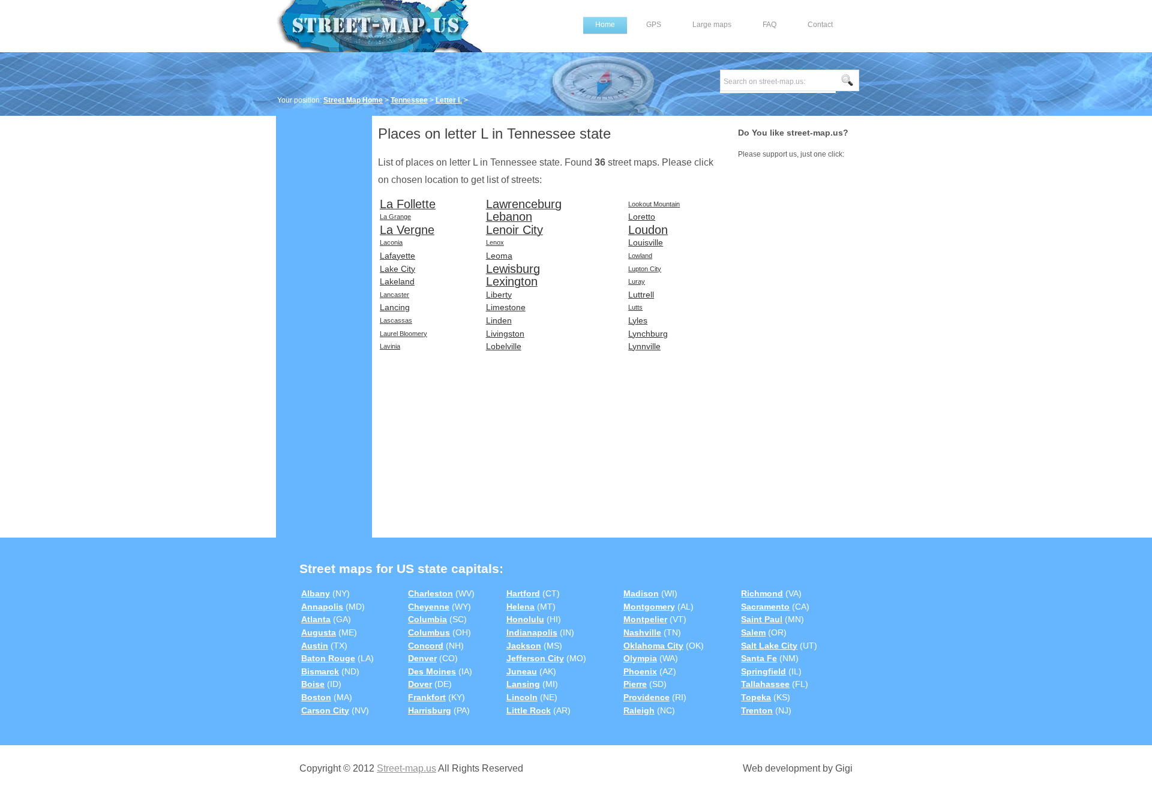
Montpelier (645, 619)
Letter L (449, 100)
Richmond (762, 593)
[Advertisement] (324, 298)
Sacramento (765, 606)
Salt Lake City (769, 645)
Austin (314, 645)
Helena (520, 606)
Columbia (427, 619)
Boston (316, 697)
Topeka (756, 697)
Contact (820, 24)
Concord (425, 645)
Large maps (711, 24)
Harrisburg (429, 710)
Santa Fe (759, 658)
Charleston (430, 593)
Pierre (635, 684)
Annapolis (322, 606)
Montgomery (649, 606)
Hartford (523, 593)
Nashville (642, 632)
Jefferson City (535, 658)
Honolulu (525, 619)
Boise (313, 684)
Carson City (325, 710)
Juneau (521, 671)
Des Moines (432, 671)
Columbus (429, 632)
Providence (646, 697)
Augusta (318, 632)
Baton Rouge (328, 658)
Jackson (523, 645)
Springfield (763, 671)
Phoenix (640, 671)
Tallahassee (765, 684)
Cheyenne (428, 606)
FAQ (769, 24)
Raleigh (639, 710)
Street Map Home (353, 100)
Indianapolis (531, 632)
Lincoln (522, 697)
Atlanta (316, 619)
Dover (420, 684)
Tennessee (409, 100)
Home (605, 24)
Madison (641, 593)
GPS (653, 24)
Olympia (640, 658)
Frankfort (427, 697)
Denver (422, 658)
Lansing (523, 684)
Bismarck (320, 671)
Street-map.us (406, 768)
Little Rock (528, 710)
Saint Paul (761, 619)
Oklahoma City (653, 645)
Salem (753, 632)
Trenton (757, 710)
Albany (315, 593)
